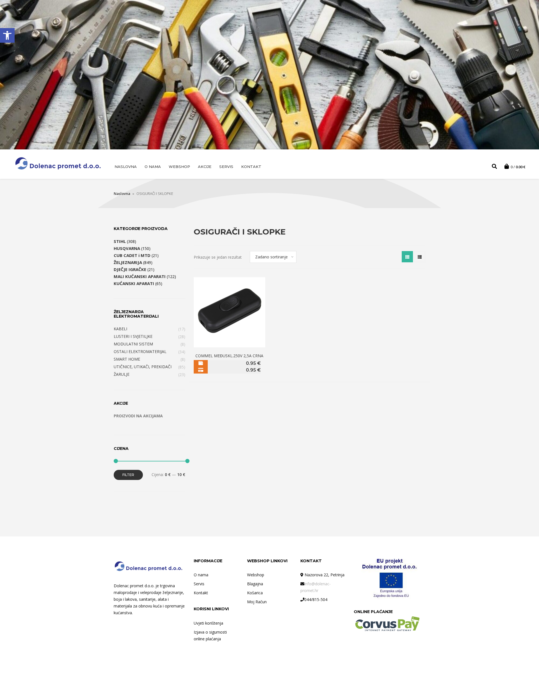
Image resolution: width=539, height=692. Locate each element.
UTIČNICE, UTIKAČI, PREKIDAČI (143, 366)
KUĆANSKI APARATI (134, 283)
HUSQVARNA (127, 248)
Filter (128, 475)
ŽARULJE (121, 374)
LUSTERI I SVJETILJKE (133, 336)
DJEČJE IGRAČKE (130, 269)
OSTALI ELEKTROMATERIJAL (140, 351)
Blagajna (255, 583)
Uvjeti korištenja (208, 623)
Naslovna (126, 166)
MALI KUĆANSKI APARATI (140, 276)
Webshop (179, 166)
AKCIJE (204, 166)
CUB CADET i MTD (132, 255)
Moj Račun (257, 601)
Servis (226, 166)
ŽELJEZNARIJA (128, 262)
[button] (7, 35)
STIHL (120, 241)
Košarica (255, 592)
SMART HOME (127, 359)
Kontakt (251, 166)
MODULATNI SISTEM (133, 344)
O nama (153, 166)
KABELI (120, 328)
